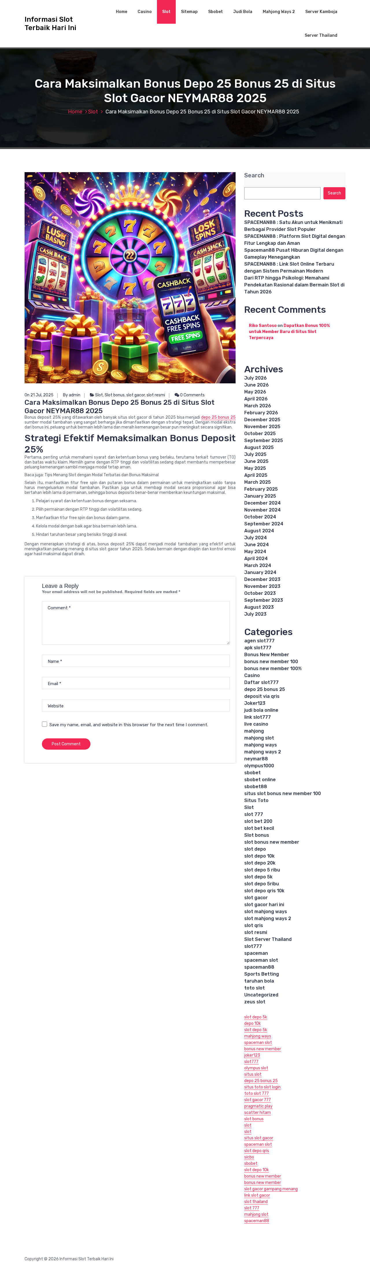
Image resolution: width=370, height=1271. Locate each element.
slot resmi (156, 395)
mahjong (254, 731)
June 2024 (256, 544)
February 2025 (261, 489)
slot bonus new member (271, 842)
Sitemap (189, 11)
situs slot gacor (258, 1138)
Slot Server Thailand (268, 939)
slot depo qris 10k (264, 890)
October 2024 (260, 517)
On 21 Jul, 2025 (39, 395)
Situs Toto (256, 800)
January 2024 (260, 572)
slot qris (253, 925)
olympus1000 (259, 765)
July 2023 (255, 614)
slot (247, 1125)
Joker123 (254, 703)
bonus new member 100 (271, 661)
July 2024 (255, 537)
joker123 (252, 1055)
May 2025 (255, 468)
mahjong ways (260, 745)
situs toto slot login (262, 1087)
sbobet (252, 772)
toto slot (254, 988)
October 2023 (260, 593)
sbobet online (260, 779)
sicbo (249, 1157)
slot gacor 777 (257, 1099)
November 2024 (262, 510)
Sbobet (215, 11)
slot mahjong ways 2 (267, 918)
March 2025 (257, 482)
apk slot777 (257, 647)
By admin (71, 395)
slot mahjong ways (265, 911)
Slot (166, 11)
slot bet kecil (259, 828)
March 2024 (257, 565)
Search (254, 175)
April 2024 (256, 558)
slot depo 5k (258, 877)
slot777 (253, 946)
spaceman (256, 953)
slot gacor (135, 395)
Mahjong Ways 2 (279, 11)
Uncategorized (261, 995)
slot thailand (256, 1201)
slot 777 (253, 814)
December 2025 (262, 419)
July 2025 (255, 454)
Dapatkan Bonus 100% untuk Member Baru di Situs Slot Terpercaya (289, 331)
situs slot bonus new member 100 (282, 793)
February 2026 (261, 412)
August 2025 (259, 447)
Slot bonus (115, 395)
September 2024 (263, 524)
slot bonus (254, 1119)
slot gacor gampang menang (271, 1189)
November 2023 (262, 586)
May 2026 (255, 392)
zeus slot (254, 1002)
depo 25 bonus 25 (218, 417)
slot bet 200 (258, 821)
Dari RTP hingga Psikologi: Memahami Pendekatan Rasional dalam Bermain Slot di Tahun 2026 (294, 285)
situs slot (253, 1074)
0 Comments (192, 395)
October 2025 (260, 433)
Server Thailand (321, 35)
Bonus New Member (266, 654)
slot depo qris (256, 1150)
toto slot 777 (256, 1093)
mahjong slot (259, 738)
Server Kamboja (321, 11)
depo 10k (252, 1023)
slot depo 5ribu (261, 883)
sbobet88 (255, 786)
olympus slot (256, 1068)
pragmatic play (258, 1106)
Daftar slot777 (261, 682)
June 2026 (256, 385)
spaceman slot (261, 960)
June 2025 (256, 461)
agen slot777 (259, 640)
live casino (256, 724)
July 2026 (255, 378)
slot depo (255, 849)
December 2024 (262, 503)
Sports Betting (261, 974)
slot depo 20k (259, 863)
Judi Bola (242, 11)
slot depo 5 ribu (262, 870)
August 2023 (259, 607)
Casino (145, 11)
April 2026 (256, 399)
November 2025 (262, 426)
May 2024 (255, 551)
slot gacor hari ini (264, 904)
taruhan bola (259, 981)
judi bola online (261, 710)
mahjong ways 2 (262, 752)
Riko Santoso (263, 325)
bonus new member (262, 1048)
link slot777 (257, 717)
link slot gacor (257, 1195)
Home (121, 11)
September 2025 (263, 440)
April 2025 (255, 475)
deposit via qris (262, 696)
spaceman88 (259, 967)
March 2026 (257, 406)
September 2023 (263, 600)
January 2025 (260, 496)
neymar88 (256, 759)
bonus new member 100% (273, 668)
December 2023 (262, 579)
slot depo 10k (259, 856)
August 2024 (259, 531)
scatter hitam (257, 1112)
